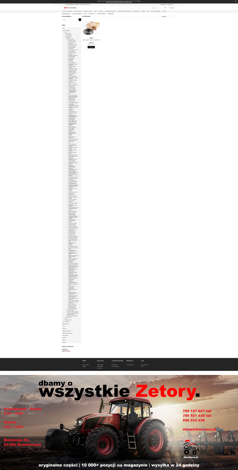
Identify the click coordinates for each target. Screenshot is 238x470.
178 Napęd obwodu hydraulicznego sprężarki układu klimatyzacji (72, 116)
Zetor (66, 32)
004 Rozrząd (70, 43)
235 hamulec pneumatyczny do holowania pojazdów (72, 166)
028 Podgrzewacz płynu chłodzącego (72, 65)
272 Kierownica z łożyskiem (71, 201)
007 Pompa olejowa (71, 45)
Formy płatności (114, 364)
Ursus (66, 318)
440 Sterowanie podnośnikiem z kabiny (72, 289)
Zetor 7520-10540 (70, 39)
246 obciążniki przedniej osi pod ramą (72, 179)
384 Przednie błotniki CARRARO (72, 243)
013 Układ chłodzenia (72, 52)
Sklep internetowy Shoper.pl (119, 464)
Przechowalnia (99, 368)
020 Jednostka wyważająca (71, 60)
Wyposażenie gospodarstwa (68, 333)
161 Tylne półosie (71, 101)
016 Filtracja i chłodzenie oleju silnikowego (72, 56)
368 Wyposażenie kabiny (72, 237)
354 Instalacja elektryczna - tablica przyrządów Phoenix (73, 256)
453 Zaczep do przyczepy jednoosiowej (73, 302)
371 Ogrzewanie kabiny (72, 239)
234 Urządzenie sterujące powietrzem (73, 163)
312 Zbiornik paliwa (71, 224)
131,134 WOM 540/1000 (72, 85)
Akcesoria (64, 328)
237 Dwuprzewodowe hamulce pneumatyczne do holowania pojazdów (73, 172)
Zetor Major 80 (68, 317)
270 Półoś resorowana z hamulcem (72, 198)
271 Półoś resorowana (72, 199)
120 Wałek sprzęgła (72, 71)
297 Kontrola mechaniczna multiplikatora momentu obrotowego (73, 217)
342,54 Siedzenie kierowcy (73, 227)
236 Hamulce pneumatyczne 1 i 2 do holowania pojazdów (72, 169)
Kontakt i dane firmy (144, 364)
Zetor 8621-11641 (70, 310)
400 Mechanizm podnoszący (71, 261)
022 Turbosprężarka (72, 62)
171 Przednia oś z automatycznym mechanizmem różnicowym (73, 104)
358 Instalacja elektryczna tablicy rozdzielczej (73, 259)
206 (69, 142)
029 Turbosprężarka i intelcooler (72, 67)
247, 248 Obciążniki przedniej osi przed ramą (72, 181)
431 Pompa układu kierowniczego (71, 287)
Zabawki (64, 337)
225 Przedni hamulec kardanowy (72, 150)
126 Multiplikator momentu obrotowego (73, 78)
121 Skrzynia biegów (72, 72)
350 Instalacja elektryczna (73, 246)
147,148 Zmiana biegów (72, 95)
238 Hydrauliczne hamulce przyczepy (73, 175)
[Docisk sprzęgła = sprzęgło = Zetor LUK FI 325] (91, 28)
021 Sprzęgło (70, 61)
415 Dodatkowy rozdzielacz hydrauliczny (72, 282)
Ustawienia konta (100, 366)
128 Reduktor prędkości (72, 80)
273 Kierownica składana (72, 203)
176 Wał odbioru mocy (72, 111)
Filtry (63, 28)
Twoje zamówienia (100, 364)
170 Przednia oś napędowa (73, 102)
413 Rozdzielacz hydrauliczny (71, 280)
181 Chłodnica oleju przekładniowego (71, 119)
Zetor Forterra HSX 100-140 (72, 315)
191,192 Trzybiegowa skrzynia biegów (72, 128)
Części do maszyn (66, 321)
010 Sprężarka (71, 48)
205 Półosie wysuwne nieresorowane (72, 141)
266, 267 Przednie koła (72, 195)
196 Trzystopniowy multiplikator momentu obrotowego (72, 133)
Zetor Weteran (68, 33)
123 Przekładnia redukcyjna (71, 75)
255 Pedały (70, 190)
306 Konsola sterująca (72, 223)
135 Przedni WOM (71, 89)
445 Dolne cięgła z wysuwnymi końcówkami (72, 293)
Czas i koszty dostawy (115, 366)
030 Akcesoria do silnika (72, 68)
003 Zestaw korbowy (72, 41)
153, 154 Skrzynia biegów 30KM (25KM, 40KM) (73, 97)
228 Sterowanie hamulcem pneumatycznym (73, 156)
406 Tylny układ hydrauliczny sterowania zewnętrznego (72, 269)
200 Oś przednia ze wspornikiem (71, 137)
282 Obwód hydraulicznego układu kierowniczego (73, 208)
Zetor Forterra (68, 37)
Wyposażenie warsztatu (67, 330)
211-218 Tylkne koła (72, 144)
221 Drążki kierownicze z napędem (72, 148)
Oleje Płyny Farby (66, 324)
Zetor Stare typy (69, 35)
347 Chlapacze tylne (72, 232)
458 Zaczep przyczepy (72, 305)
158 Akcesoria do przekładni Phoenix (71, 99)
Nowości (64, 340)
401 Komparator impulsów (73, 263)
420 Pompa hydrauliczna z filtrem (73, 284)
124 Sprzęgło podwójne (72, 76)
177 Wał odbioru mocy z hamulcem (72, 113)
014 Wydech (70, 54)
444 (69, 290)
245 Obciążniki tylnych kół (73, 177)
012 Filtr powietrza (71, 51)
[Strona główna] (70, 7)
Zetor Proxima (68, 36)
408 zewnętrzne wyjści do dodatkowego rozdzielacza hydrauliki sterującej (73, 275)
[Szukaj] (165, 8)
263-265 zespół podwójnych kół (71, 194)
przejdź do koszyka (66, 351)
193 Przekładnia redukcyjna (71, 130)
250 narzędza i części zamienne (72, 189)
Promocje (64, 342)
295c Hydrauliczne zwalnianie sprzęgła (71, 214)
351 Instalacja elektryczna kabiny (73, 248)
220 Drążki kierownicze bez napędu (72, 146)
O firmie (142, 366)
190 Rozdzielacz (71, 126)
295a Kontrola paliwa (72, 212)
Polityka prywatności (129, 364)
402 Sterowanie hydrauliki (73, 264)
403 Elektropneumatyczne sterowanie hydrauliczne (73, 266)
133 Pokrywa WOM (71, 87)
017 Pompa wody (71, 57)
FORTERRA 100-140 (71, 314)
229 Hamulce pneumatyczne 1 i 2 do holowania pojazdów (72, 159)
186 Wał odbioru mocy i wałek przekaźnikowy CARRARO (72, 124)
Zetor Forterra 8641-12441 (72, 309)
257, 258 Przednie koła (72, 192)
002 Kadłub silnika (71, 40)
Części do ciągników (66, 30)
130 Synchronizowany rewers (72, 83)
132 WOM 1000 (71, 86)
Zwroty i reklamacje (85, 364)
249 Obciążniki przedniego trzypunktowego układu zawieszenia (73, 186)
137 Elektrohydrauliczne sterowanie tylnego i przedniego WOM (72, 91)
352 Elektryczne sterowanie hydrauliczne (72, 250)
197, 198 (70, 135)
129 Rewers (70, 81)
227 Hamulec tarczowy (72, 154)
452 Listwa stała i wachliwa (73, 300)
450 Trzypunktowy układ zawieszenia (72, 299)
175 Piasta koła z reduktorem (71, 110)
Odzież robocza (65, 335)
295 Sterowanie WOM (72, 211)
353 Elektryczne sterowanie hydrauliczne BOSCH (72, 253)
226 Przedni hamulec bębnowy (72, 153)
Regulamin (84, 366)
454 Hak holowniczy (72, 304)
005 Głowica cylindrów (72, 44)
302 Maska (70, 221)
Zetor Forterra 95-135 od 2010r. (72, 313)
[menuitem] (67, 11)
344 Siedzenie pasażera (72, 228)
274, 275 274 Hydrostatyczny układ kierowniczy (72, 205)
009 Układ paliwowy (72, 47)
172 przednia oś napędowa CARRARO (73, 107)
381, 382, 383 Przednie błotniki (72, 241)
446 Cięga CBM (71, 294)
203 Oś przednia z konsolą (73, 139)
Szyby (64, 326)
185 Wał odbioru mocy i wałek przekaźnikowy (72, 121)
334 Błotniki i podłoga (72, 225)
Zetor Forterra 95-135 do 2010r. (72, 311)
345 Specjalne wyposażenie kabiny (72, 230)
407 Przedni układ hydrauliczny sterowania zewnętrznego (72, 272)
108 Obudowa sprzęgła (72, 70)
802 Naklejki (70, 245)
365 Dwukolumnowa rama (73, 236)
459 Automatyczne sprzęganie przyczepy (72, 307)
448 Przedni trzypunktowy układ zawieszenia (73, 296)
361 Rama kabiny (71, 233)
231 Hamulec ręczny (72, 161)
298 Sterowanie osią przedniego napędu (72, 220)
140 (69, 93)
